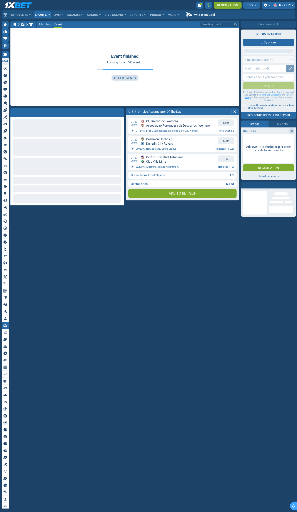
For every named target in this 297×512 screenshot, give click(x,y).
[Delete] (234, 111)
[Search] (235, 24)
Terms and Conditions (270, 129)
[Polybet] (23, 24)
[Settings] (267, 5)
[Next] (139, 111)
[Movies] (31, 24)
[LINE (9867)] (14, 24)
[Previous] (129, 111)
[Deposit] (208, 5)
